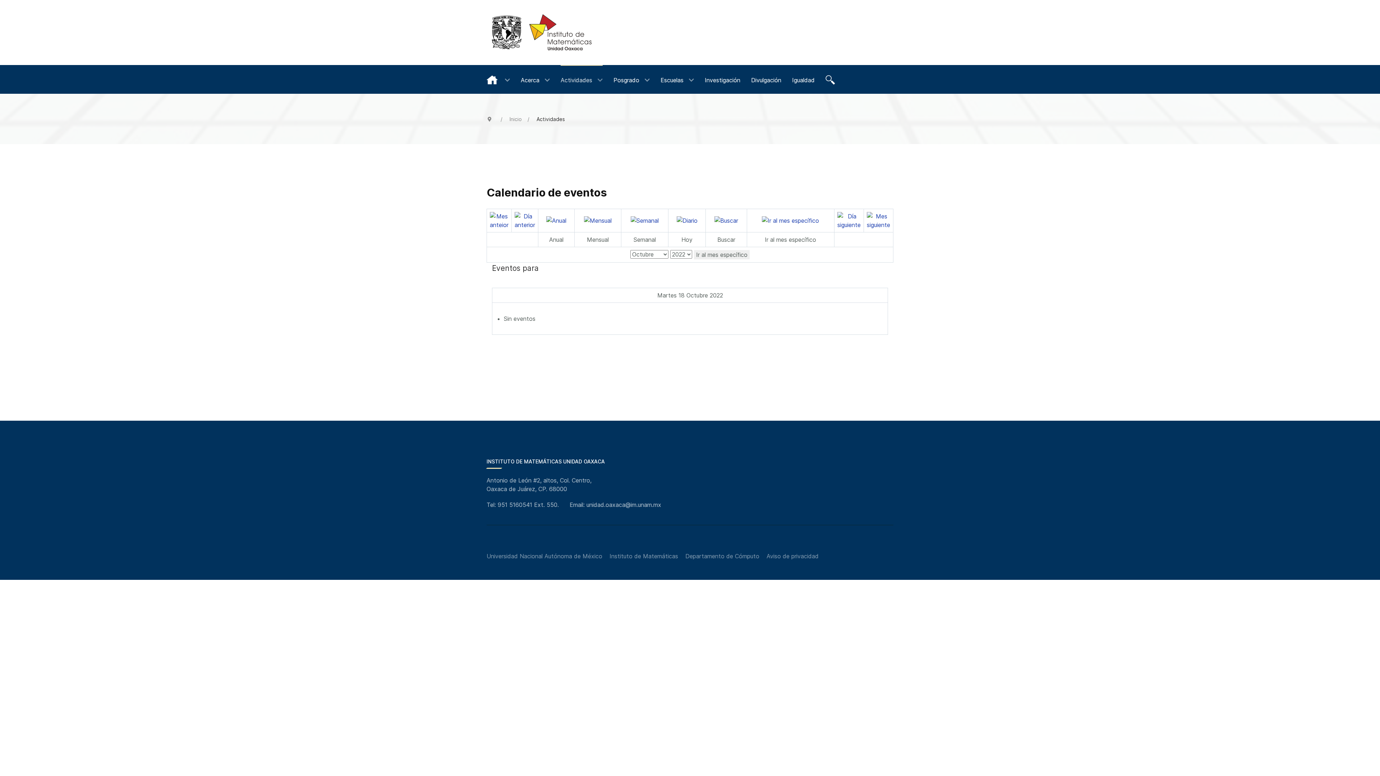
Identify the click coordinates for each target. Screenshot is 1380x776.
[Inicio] (498, 79)
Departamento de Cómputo (722, 556)
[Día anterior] (525, 219)
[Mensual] (598, 220)
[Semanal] (645, 220)
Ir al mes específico (722, 254)
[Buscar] (831, 79)
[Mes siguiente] (878, 219)
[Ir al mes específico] (790, 220)
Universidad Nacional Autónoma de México (544, 556)
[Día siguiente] (849, 219)
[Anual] (556, 220)
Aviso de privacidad (793, 556)
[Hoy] (687, 220)
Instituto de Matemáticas (644, 556)
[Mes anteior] (499, 219)
